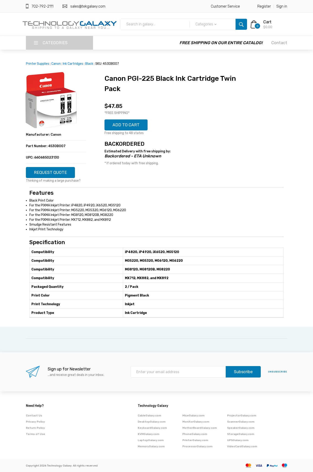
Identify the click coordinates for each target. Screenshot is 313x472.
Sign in (281, 6)
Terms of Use (35, 434)
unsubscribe (277, 371)
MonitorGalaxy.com (195, 421)
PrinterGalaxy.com (195, 440)
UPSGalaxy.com (237, 440)
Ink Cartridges (73, 64)
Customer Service (225, 6)
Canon (56, 64)
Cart (267, 21)
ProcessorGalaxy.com (197, 446)
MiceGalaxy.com (193, 415)
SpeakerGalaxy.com (240, 427)
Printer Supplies (37, 64)
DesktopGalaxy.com (151, 421)
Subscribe (243, 371)
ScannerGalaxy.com (240, 421)
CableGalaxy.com (149, 415)
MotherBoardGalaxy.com (199, 427)
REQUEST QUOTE (50, 172)
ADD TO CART (126, 124)
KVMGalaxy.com (148, 434)
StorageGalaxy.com (240, 434)
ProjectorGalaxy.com (241, 415)
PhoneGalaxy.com (194, 434)
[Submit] (241, 24)
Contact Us (34, 415)
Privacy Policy (35, 421)
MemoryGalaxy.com (151, 446)
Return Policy (35, 427)
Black (89, 64)
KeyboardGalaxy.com (152, 427)
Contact (279, 42)
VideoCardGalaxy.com (242, 446)
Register (264, 6)
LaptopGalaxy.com (151, 440)
